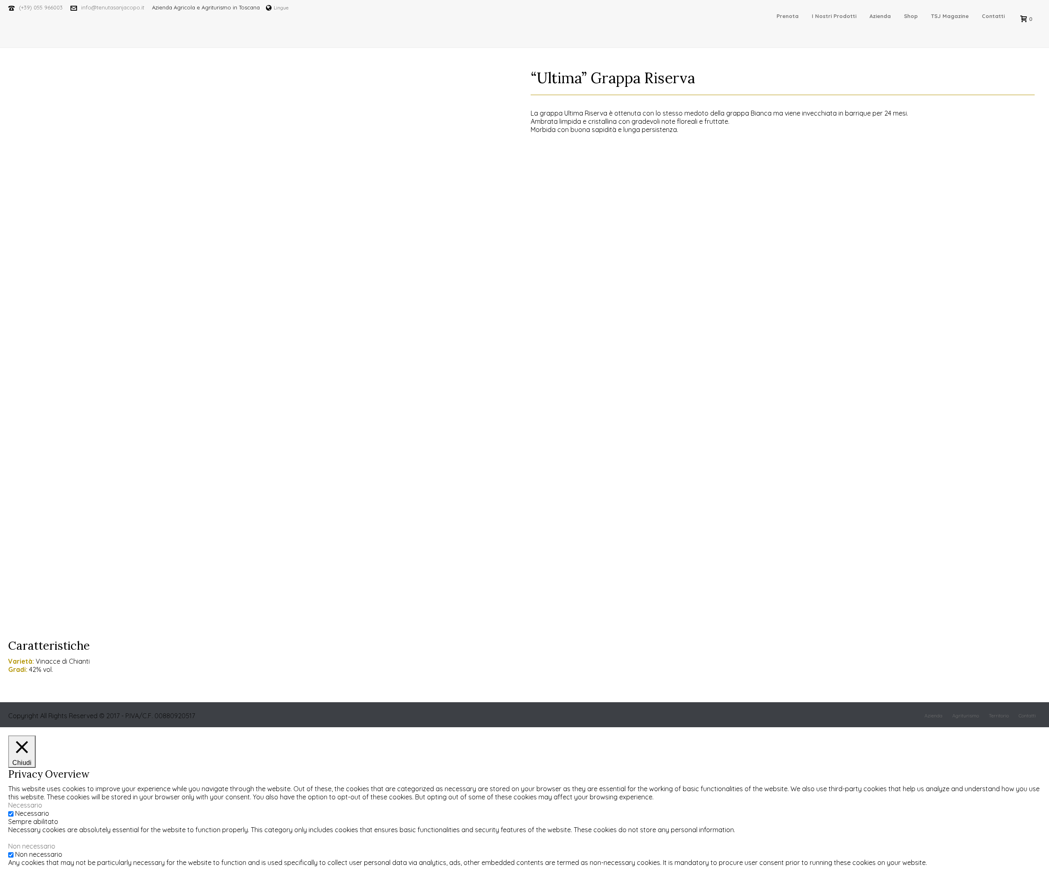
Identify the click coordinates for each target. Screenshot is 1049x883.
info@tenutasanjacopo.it (112, 7)
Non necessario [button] (31, 846)
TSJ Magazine (950, 16)
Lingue (281, 8)
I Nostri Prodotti (834, 16)
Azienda (880, 16)
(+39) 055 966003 (41, 7)
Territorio (999, 715)
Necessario (32, 813)
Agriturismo (965, 715)
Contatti (993, 16)
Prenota (788, 16)
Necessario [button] (25, 805)
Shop (911, 16)
